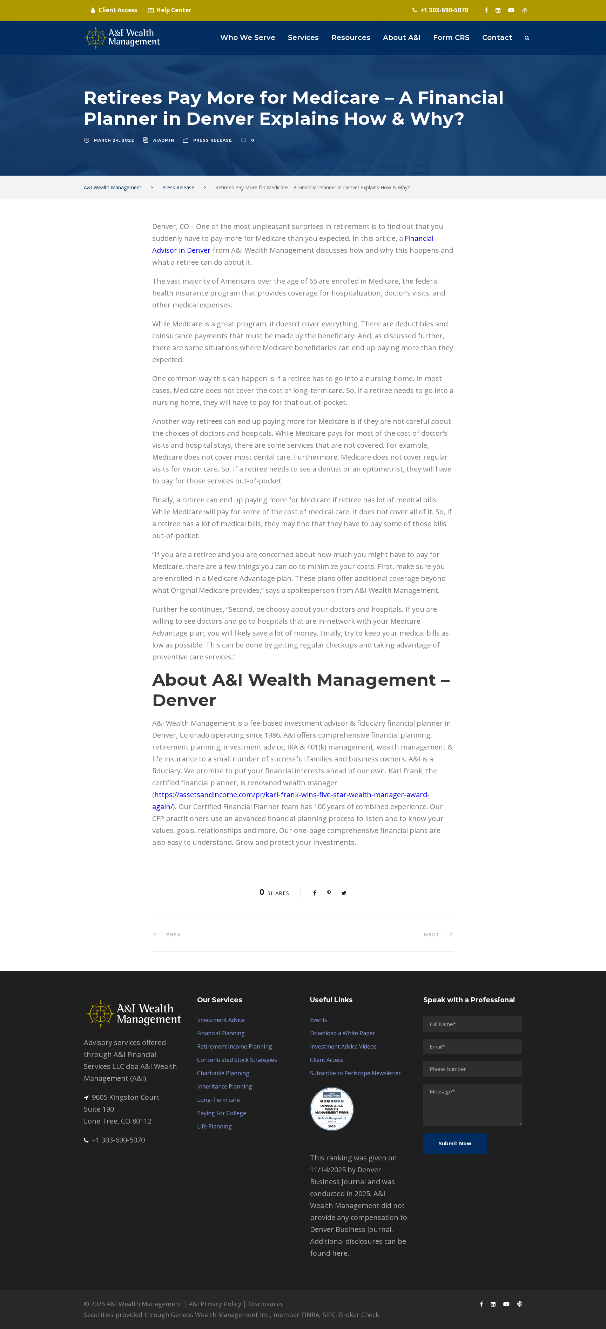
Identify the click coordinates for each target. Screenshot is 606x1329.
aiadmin (163, 140)
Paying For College (221, 1113)
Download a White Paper (342, 1033)
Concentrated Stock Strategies (237, 1060)
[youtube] (511, 10)
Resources (350, 37)
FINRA (310, 1314)
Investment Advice (221, 1020)
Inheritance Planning (224, 1086)
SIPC (329, 1314)
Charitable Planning (223, 1073)
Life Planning (214, 1126)
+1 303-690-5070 (118, 1140)
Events (319, 1020)
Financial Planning (221, 1033)
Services (303, 37)
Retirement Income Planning (234, 1046)
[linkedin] (498, 10)
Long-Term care (218, 1100)
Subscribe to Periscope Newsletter (355, 1073)
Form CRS (451, 37)
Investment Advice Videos (343, 1046)
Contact (497, 37)
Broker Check (359, 1314)
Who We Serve (247, 37)
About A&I (401, 37)
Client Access (327, 1060)
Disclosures (265, 1304)
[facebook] (486, 10)
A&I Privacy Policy (215, 1304)
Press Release (212, 140)
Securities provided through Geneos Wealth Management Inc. (177, 1314)
